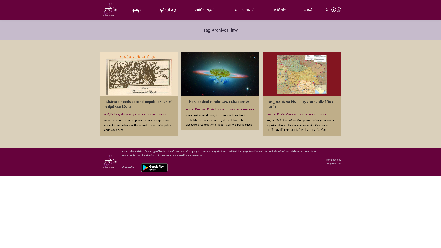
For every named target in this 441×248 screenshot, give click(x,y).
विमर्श (112, 114)
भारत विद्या (190, 109)
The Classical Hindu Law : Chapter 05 (218, 101)
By (124, 114)
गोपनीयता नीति (128, 167)
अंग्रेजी (106, 114)
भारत (269, 114)
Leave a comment (157, 114)
